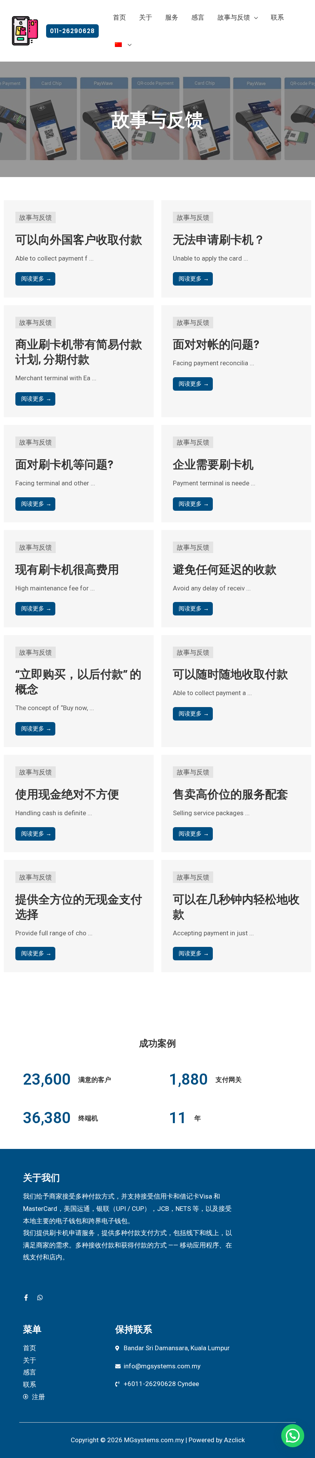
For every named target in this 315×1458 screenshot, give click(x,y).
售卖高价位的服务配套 (230, 794)
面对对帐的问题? (216, 344)
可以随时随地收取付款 (230, 674)
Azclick (234, 1440)
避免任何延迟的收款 (225, 569)
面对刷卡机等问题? (64, 464)
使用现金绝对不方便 (67, 794)
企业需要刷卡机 (213, 464)
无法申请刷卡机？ (219, 239)
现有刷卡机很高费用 (67, 569)
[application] (254, 17)
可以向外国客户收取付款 (78, 239)
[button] (72, 31)
